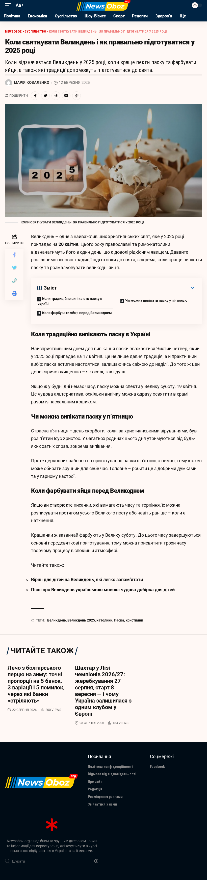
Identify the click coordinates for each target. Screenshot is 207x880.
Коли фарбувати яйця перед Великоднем (77, 313)
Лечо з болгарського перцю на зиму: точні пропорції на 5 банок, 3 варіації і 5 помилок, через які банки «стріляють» (36, 684)
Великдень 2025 (81, 620)
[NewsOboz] (103, 5)
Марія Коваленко (31, 82)
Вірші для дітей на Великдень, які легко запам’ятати (87, 579)
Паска (119, 620)
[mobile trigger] (9, 5)
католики (104, 620)
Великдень (56, 620)
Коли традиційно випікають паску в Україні (69, 301)
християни (134, 620)
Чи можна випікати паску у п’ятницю (156, 300)
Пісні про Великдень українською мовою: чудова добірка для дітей (103, 589)
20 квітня (68, 244)
